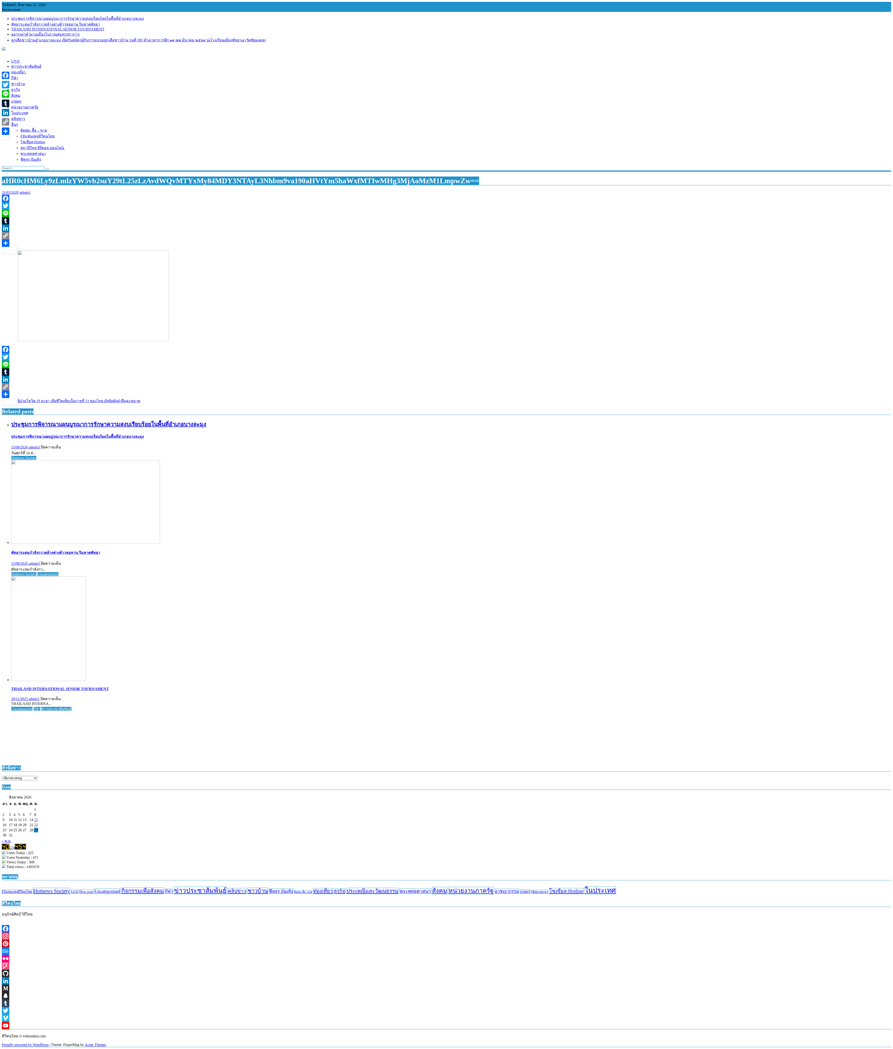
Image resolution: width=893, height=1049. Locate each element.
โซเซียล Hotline (566, 891)
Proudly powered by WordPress (25, 1045)
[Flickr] (446, 958)
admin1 (25, 192)
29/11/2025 (20, 699)
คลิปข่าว (237, 891)
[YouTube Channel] (446, 1025)
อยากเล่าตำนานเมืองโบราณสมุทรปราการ (45, 34)
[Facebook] (446, 198)
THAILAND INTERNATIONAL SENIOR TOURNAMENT (57, 29)
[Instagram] (446, 936)
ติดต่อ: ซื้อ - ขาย (303, 892)
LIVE (74, 891)
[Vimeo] (446, 1018)
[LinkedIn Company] (446, 981)
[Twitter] (446, 206)
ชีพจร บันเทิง (281, 891)
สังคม (439, 890)
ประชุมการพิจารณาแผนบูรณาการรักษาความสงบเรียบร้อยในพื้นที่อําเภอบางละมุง (77, 18)
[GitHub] (446, 973)
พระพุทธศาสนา (415, 891)
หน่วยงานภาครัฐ (471, 890)
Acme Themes (95, 1045)
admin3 (35, 447)
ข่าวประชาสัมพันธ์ (56, 709)
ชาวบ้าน (258, 891)
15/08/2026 (20, 447)
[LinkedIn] (446, 228)
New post (86, 891)
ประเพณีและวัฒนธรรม (372, 891)
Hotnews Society (23, 458)
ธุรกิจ (339, 891)
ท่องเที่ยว (323, 891)
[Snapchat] (446, 995)
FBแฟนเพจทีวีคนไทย (17, 891)
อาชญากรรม (507, 891)
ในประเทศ (600, 890)
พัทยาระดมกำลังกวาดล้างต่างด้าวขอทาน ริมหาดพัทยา (55, 24)
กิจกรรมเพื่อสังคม (143, 891)
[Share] (446, 243)
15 (36, 820)
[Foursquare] (446, 966)
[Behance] (446, 951)
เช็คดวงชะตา (539, 891)
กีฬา (36, 709)
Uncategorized (48, 574)
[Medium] (446, 988)
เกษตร (525, 891)
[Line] (446, 213)
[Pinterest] (446, 943)
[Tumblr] (446, 220)
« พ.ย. (6, 841)
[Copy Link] (446, 235)
